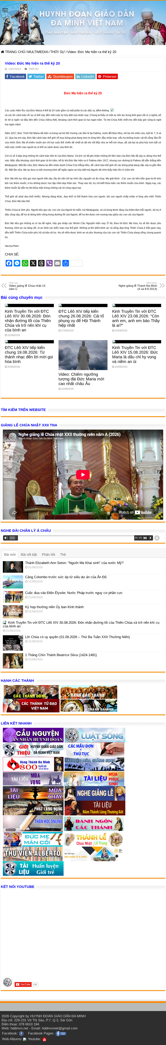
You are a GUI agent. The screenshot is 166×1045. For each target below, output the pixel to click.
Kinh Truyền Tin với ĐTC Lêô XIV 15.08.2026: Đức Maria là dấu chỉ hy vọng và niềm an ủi (135, 354)
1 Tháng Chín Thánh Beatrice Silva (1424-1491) (61, 655)
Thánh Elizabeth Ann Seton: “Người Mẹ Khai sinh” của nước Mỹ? (74, 563)
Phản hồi (48, 555)
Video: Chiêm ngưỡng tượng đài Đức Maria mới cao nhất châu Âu (81, 379)
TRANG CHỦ (14, 52)
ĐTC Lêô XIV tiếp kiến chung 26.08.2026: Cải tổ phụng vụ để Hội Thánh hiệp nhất (81, 318)
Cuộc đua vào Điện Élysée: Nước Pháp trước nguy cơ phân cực (74, 593)
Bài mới (10, 555)
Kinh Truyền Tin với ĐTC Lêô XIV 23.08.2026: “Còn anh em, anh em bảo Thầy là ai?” (136, 318)
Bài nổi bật (29, 555)
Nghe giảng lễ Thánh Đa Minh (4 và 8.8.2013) (138, 286)
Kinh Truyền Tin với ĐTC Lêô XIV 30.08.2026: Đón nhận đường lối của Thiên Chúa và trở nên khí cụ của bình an (28, 320)
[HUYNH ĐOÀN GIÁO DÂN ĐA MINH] (83, 23)
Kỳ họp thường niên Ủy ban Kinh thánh (54, 607)
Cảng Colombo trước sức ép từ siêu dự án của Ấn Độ (65, 577)
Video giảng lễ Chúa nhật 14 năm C (27, 286)
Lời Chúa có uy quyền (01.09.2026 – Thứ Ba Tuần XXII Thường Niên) (77, 637)
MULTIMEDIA (37, 52)
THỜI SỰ (57, 52)
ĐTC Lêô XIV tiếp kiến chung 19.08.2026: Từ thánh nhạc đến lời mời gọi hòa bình (29, 354)
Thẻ (63, 555)
